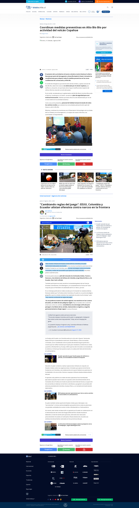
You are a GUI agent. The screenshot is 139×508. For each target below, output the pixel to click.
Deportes (55, 11)
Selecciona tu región (33, 1)
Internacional (41, 11)
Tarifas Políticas (30, 498)
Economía (49, 11)
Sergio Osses (45, 34)
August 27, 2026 (76, 330)
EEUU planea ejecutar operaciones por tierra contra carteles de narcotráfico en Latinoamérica (75, 393)
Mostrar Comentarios (66, 154)
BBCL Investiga (74, 11)
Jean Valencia (48, 211)
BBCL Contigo (83, 11)
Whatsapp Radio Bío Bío (106, 499)
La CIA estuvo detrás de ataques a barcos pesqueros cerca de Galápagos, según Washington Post (75, 424)
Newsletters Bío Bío (72, 1)
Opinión (68, 11)
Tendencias (61, 11)
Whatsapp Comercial (80, 499)
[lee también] (51, 359)
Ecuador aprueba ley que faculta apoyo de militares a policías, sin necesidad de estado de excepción (73, 356)
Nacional (34, 11)
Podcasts (28, 11)
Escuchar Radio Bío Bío (104, 1)
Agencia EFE (52, 216)
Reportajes (29, 489)
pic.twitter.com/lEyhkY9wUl (66, 327)
